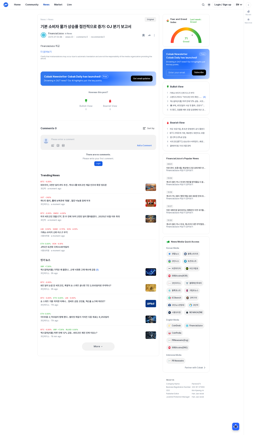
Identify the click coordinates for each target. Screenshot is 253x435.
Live (69, 4)
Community (32, 4)
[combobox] (239, 5)
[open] (154, 35)
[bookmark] (143, 35)
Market (58, 4)
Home (17, 4)
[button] (149, 35)
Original (150, 19)
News (46, 4)
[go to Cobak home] (6, 4)
